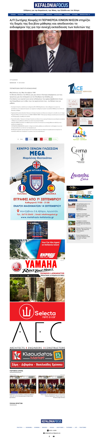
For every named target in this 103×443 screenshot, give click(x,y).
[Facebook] (49, 436)
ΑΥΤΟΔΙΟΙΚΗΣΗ (14, 80)
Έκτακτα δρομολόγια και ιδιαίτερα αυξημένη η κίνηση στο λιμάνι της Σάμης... (83, 237)
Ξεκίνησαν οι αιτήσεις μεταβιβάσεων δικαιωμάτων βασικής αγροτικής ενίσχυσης (83, 222)
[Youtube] (54, 436)
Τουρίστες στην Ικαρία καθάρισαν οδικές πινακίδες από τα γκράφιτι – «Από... (83, 215)
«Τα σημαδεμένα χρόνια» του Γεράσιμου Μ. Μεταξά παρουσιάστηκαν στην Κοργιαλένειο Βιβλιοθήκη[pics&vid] (83, 206)
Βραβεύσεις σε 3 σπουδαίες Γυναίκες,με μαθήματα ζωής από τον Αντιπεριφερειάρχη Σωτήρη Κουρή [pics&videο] (22, 396)
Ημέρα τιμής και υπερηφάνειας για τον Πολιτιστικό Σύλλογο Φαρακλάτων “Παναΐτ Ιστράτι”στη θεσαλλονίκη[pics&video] (53, 396)
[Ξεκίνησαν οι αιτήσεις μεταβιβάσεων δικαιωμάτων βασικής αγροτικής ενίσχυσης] (71, 222)
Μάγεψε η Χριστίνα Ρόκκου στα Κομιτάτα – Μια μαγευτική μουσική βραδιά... (83, 229)
